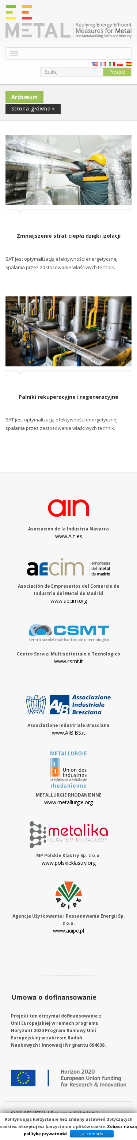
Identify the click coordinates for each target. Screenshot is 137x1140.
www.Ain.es (68, 536)
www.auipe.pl (68, 930)
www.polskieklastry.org (69, 862)
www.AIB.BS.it (68, 732)
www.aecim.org (68, 600)
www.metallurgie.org (68, 802)
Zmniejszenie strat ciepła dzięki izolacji (69, 235)
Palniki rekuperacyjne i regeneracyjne (68, 396)
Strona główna (31, 108)
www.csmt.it (68, 661)
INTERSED (86, 1112)
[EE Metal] (68, 21)
